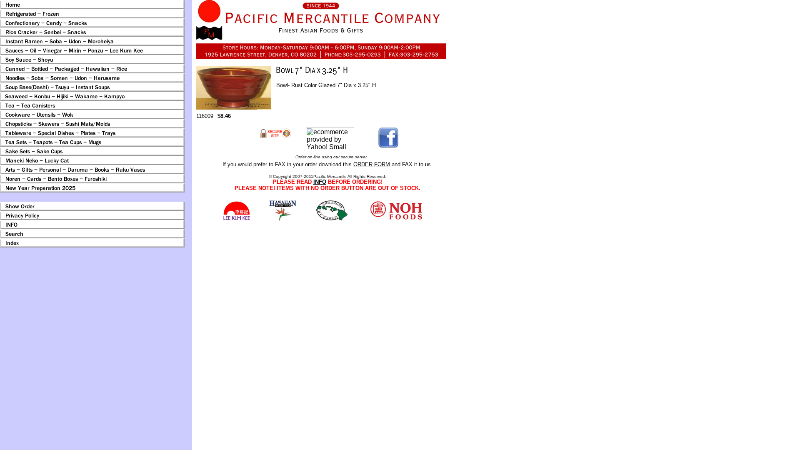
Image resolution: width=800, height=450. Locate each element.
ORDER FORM (371, 164)
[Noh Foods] (283, 218)
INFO (319, 182)
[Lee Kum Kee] (236, 219)
